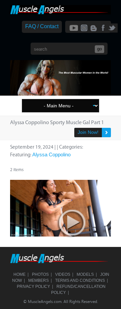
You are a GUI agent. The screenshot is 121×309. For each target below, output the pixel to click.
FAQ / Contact (41, 26)
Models (85, 274)
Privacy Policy (33, 286)
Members (38, 280)
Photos (40, 274)
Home (19, 274)
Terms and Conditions (80, 280)
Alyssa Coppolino (51, 154)
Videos (62, 274)
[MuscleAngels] (60, 12)
